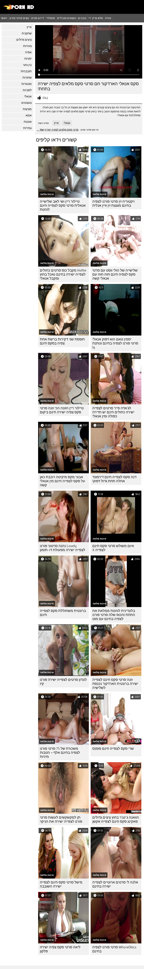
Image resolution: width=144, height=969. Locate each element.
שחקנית (27, 33)
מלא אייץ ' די (95, 18)
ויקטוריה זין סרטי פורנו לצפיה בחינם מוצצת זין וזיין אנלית (113, 203)
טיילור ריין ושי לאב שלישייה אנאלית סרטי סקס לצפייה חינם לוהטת (63, 205)
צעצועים (26, 102)
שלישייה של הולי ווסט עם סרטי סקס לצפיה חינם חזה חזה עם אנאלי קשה (115, 274)
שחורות (27, 77)
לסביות (27, 90)
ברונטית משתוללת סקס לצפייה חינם (63, 613)
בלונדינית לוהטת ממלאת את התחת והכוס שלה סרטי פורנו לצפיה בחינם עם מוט (113, 615)
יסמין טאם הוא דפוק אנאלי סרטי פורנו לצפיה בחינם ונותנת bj (115, 343)
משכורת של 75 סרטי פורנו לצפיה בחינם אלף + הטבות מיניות (60, 753)
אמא (29, 115)
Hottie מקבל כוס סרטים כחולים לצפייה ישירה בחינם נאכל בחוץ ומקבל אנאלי (63, 274)
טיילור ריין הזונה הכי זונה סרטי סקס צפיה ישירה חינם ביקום (62, 410)
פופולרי (50, 18)
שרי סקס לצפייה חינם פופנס (113, 749)
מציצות (27, 109)
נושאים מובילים (66, 18)
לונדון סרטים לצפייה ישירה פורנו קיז (63, 682)
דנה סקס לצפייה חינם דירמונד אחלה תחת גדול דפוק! (114, 479)
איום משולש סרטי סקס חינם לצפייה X (113, 548)
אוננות (28, 121)
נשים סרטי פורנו (19, 18)
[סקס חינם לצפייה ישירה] (19, 8)
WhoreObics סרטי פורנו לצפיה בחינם (114, 949)
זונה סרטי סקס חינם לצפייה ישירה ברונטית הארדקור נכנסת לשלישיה (115, 684)
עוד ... (40, 129)
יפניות (28, 58)
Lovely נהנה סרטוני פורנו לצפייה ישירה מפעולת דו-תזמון (62, 548)
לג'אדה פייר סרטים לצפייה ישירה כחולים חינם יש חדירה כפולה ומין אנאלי (113, 412)
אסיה (28, 52)
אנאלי (28, 96)
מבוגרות (26, 84)
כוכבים (82, 18)
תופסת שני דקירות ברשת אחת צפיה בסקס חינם (62, 341)
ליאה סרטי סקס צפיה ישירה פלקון (60, 949)
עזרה (108, 18)
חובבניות (26, 71)
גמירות (27, 128)
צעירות (27, 46)
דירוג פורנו (37, 18)
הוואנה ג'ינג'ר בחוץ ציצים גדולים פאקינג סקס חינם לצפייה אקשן (115, 819)
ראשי (4, 18)
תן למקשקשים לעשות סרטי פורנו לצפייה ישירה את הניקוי (61, 819)
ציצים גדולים (24, 39)
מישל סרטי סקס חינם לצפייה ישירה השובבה (61, 884)
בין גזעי (27, 65)
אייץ (29, 27)
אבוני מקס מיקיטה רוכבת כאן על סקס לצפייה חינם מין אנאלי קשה (62, 481)
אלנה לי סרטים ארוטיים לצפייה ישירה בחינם (115, 884)
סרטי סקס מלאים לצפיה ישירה (61, 129)
